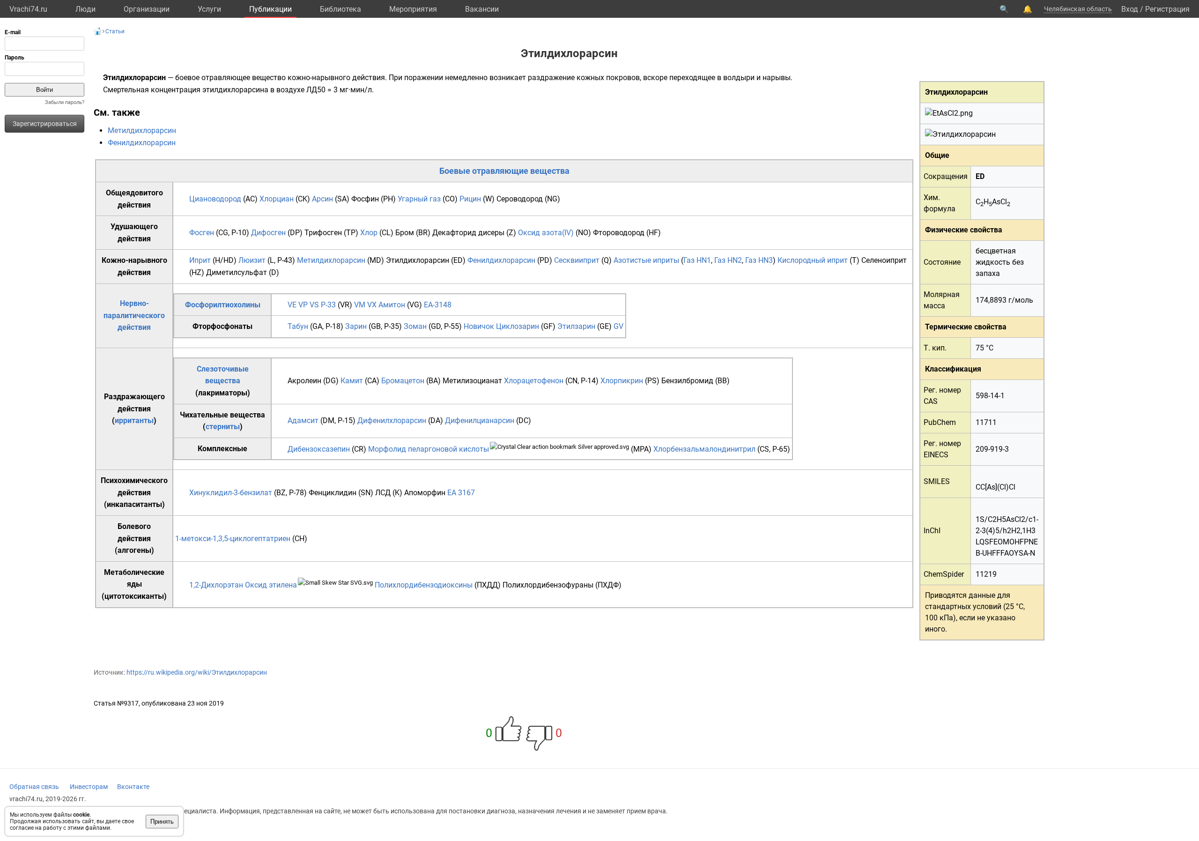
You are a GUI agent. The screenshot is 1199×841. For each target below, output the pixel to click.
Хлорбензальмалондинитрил (704, 449)
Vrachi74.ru (28, 9)
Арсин (322, 198)
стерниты (223, 426)
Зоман (415, 326)
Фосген (201, 232)
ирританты (134, 420)
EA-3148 (437, 304)
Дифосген (268, 232)
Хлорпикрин (621, 380)
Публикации (270, 9)
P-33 (328, 304)
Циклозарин (517, 326)
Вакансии (482, 9)
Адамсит (303, 420)
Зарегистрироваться (45, 123)
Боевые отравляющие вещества (504, 171)
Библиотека (340, 9)
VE (292, 304)
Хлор (368, 232)
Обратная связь (34, 786)
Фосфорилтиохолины (222, 304)
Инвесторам (89, 786)
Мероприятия (413, 9)
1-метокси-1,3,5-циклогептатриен (232, 538)
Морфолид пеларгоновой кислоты (428, 449)
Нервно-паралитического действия (134, 315)
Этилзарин (576, 326)
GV (618, 326)
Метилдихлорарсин (142, 130)
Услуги (209, 9)
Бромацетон (402, 380)
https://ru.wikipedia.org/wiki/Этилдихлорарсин (196, 672)
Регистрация (1167, 9)
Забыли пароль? (64, 102)
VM (359, 304)
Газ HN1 (697, 260)
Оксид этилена (271, 585)
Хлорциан (276, 198)
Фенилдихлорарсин (142, 142)
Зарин (356, 326)
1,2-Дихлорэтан (216, 585)
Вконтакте (133, 786)
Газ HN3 (759, 260)
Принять (162, 821)
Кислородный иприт (812, 260)
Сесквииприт (577, 260)
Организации (147, 9)
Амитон (391, 304)
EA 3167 (461, 492)
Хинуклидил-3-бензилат (230, 492)
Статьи (115, 31)
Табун (298, 326)
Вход (1129, 9)
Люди (85, 9)
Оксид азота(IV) (546, 232)
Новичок (479, 326)
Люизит (252, 260)
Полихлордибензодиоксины (424, 585)
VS (314, 304)
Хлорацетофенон (533, 380)
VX (372, 304)
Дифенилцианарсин (479, 420)
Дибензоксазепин (319, 449)
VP (303, 304)
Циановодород (215, 198)
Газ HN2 (728, 260)
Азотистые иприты (646, 260)
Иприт (200, 260)
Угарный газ (419, 198)
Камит (351, 380)
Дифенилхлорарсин (391, 420)
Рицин (470, 198)
